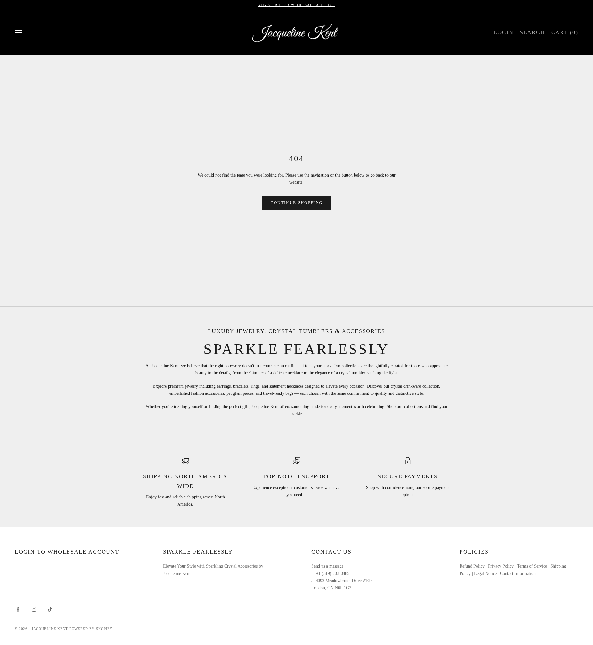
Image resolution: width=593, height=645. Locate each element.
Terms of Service (532, 566)
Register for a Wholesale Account (296, 5)
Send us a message (327, 566)
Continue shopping (297, 202)
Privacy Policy (501, 566)
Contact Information (518, 573)
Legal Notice (485, 573)
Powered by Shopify (91, 628)
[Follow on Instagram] (34, 609)
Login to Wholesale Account (67, 552)
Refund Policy (472, 566)
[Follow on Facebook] (18, 609)
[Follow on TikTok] (50, 609)
